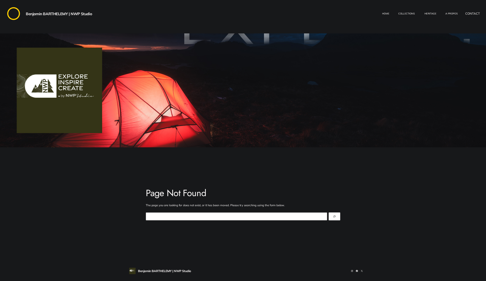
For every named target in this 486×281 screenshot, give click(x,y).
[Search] (334, 216)
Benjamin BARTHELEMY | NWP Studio (59, 13)
